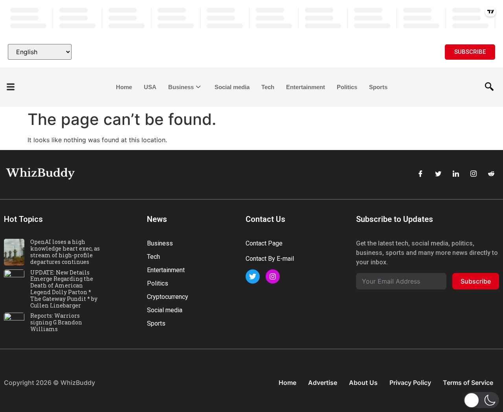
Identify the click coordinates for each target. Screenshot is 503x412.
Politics (347, 87)
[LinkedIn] (456, 173)
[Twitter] (438, 173)
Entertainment (305, 87)
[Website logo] (251, 52)
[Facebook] (420, 173)
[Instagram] (473, 173)
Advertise (322, 382)
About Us (363, 382)
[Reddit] (491, 173)
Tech (267, 87)
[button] (10, 87)
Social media (232, 87)
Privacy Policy (410, 382)
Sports (378, 87)
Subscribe (476, 281)
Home (124, 87)
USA (150, 87)
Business (181, 87)
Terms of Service (468, 382)
